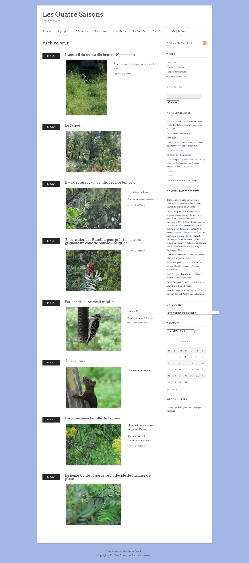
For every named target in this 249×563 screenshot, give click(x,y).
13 (203, 363)
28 (169, 382)
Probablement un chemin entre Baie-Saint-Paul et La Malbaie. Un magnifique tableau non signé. (185, 125)
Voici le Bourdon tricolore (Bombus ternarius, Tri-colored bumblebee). (184, 266)
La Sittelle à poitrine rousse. (179, 154)
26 (197, 376)
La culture (120, 31)
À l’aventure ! (76, 361)
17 (186, 369)
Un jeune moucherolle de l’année (92, 418)
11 (191, 363)
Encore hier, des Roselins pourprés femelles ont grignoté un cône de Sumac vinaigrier (104, 241)
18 (191, 369)
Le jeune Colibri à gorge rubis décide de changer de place (107, 477)
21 (169, 376)
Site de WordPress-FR (176, 76)
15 (174, 369)
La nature (100, 31)
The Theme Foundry (133, 551)
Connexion (171, 62)
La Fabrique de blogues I (177, 407)
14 (169, 369)
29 (174, 382)
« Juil (169, 389)
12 (197, 363)
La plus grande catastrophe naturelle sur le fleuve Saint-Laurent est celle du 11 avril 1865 (184, 203)
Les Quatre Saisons (72, 14)
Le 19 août (73, 125)
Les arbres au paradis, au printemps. (182, 180)
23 (180, 376)
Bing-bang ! (172, 137)
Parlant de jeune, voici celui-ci (89, 302)
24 (186, 376)
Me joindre (178, 31)
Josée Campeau (173, 274)
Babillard (158, 31)
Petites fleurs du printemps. (178, 132)
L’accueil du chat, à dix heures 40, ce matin (100, 55)
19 (197, 369)
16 (180, 369)
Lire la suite (122, 74)
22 (174, 376)
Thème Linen (112, 551)
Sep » (175, 389)
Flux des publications (176, 67)
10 (186, 363)
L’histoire (82, 31)
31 (186, 382)
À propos (63, 31)
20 (203, 369)
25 (191, 376)
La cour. (170, 175)
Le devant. (171, 170)
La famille (139, 31)
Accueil (47, 31)
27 (203, 376)
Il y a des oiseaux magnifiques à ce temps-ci (101, 182)
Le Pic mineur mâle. (175, 150)
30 (180, 382)
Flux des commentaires (177, 71)
